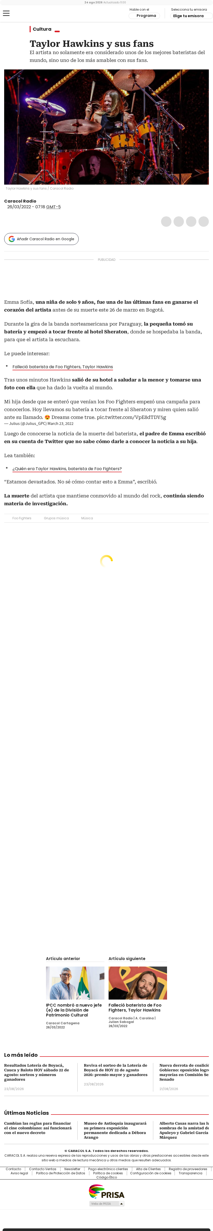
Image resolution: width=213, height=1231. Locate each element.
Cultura (42, 29)
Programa (146, 15)
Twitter (179, 221)
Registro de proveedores (188, 1169)
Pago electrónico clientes (108, 1169)
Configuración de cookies (150, 1173)
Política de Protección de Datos (60, 1173)
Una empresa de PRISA (106, 1191)
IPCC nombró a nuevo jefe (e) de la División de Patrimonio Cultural (74, 1010)
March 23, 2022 (61, 423)
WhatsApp (203, 221)
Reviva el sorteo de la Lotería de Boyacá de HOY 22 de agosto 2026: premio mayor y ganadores (116, 1070)
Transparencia (190, 1173)
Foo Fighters (21, 518)
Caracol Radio (24, 14)
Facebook (166, 221)
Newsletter (72, 1169)
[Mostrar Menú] (6, 13)
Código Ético (106, 1177)
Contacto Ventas (42, 1169)
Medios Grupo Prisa (106, 1204)
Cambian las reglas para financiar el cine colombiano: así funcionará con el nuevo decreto (38, 1128)
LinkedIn (191, 221)
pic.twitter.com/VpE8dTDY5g (131, 417)
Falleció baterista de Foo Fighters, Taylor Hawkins (62, 367)
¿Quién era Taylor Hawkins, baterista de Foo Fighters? (67, 469)
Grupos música (56, 518)
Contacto (13, 1169)
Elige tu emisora (188, 15)
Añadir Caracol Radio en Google (45, 239)
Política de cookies (108, 1173)
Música (87, 518)
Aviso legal (19, 1173)
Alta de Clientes (148, 1169)
